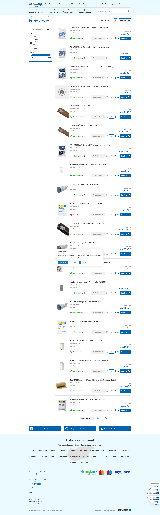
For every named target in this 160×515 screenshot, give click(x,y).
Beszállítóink (82, 4)
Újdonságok (74, 4)
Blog (46, 4)
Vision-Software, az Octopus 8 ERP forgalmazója (50, 510)
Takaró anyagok (61, 17)
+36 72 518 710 (34, 482)
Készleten (35, 48)
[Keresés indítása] (129, 11)
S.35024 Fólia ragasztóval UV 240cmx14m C (86, 184)
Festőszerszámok (50, 17)
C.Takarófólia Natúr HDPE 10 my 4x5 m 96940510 (88, 164)
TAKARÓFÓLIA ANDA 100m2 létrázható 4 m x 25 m (88, 223)
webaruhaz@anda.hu (36, 474)
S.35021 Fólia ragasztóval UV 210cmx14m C (85, 243)
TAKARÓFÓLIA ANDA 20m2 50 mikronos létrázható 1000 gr (91, 67)
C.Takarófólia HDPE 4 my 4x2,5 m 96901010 (86, 204)
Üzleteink (57, 4)
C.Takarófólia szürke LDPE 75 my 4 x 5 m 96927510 (88, 282)
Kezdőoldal (32, 17)
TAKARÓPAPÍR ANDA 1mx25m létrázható (84, 106)
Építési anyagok (68, 12)
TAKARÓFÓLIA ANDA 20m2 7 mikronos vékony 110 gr (89, 86)
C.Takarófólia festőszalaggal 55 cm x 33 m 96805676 (89, 341)
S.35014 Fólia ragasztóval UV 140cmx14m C (85, 301)
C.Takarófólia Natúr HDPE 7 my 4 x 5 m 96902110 (87, 399)
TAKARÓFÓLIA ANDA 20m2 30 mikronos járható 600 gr (90, 47)
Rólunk (51, 4)
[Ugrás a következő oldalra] (106, 418)
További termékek (86, 418)
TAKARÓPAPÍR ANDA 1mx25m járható (83, 125)
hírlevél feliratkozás (111, 428)
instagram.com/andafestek (79, 428)
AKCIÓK (104, 4)
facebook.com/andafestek (43, 428)
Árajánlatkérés (65, 4)
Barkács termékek (54, 12)
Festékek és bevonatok (37, 12)
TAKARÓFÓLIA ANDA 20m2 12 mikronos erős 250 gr (89, 27)
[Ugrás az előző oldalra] (98, 418)
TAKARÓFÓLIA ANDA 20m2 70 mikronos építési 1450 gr (90, 145)
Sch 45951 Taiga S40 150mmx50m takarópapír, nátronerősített (93, 380)
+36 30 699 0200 (35, 484)
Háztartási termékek (84, 12)
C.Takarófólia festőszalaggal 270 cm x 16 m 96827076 (90, 360)
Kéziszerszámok (40, 17)
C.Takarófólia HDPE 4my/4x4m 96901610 (85, 321)
